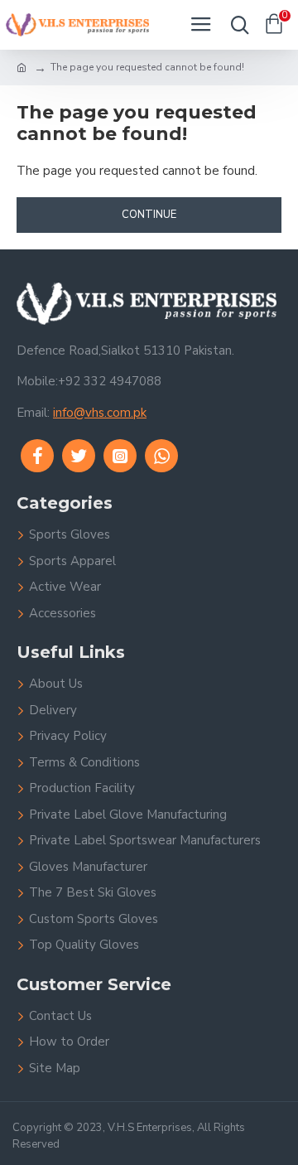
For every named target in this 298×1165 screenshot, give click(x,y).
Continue (149, 214)
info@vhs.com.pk (100, 412)
